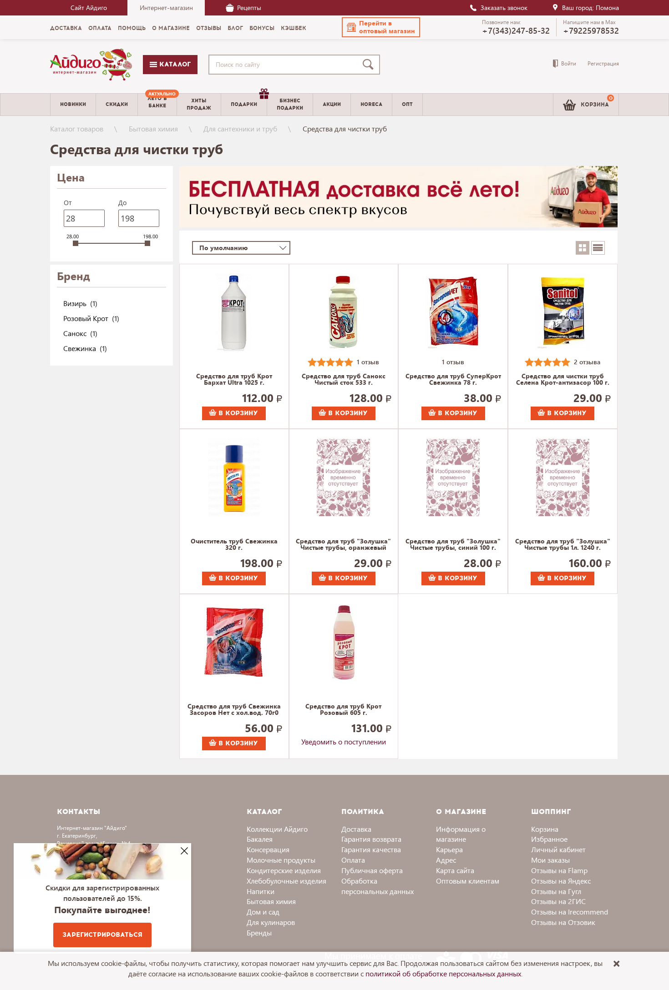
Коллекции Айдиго (277, 829)
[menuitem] (157, 105)
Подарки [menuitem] (244, 104)
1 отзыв (368, 361)
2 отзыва (587, 361)
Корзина (544, 829)
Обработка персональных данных (377, 886)
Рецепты (249, 7)
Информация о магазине (461, 834)
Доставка (356, 829)
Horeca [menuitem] (371, 104)
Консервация (268, 849)
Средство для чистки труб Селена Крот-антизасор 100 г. (562, 380)
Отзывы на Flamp (559, 870)
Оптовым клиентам (467, 880)
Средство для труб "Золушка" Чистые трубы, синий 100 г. (453, 545)
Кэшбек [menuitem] (293, 28)
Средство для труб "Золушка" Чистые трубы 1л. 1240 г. (562, 545)
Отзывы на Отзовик (563, 922)
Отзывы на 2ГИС (558, 901)
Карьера (449, 849)
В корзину (237, 413)
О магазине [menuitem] (171, 28)
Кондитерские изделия (284, 870)
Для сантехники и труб (240, 128)
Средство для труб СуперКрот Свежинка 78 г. (453, 380)
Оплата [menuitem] (100, 28)
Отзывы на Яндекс (561, 880)
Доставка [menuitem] (66, 28)
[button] (381, 27)
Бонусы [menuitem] (261, 28)
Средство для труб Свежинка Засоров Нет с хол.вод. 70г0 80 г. (234, 710)
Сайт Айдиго (89, 7)
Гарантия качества (371, 849)
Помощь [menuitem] (132, 28)
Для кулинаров (271, 922)
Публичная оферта (372, 870)
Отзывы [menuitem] (208, 28)
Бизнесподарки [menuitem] (290, 104)
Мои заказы (550, 859)
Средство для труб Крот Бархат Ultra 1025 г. (234, 380)
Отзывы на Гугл (556, 891)
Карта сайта (455, 870)
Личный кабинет (558, 849)
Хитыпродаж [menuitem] (199, 104)
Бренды (259, 932)
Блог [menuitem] (235, 28)
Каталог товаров (76, 128)
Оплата (353, 859)
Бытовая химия (153, 128)
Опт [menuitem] (407, 104)
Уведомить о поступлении (343, 741)
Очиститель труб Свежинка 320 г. (234, 545)
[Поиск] (370, 65)
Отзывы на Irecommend (569, 911)
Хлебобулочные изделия (286, 880)
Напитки (260, 891)
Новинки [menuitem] (73, 104)
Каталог (174, 64)
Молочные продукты (281, 859)
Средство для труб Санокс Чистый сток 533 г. (343, 380)
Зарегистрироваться (102, 935)
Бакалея (260, 839)
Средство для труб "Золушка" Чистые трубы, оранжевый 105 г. (343, 545)
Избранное (549, 839)
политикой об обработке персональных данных (443, 973)
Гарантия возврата (371, 839)
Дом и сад (263, 911)
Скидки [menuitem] (117, 104)
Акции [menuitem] (332, 104)
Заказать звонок (504, 7)
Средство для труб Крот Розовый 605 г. (343, 710)
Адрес (446, 859)
